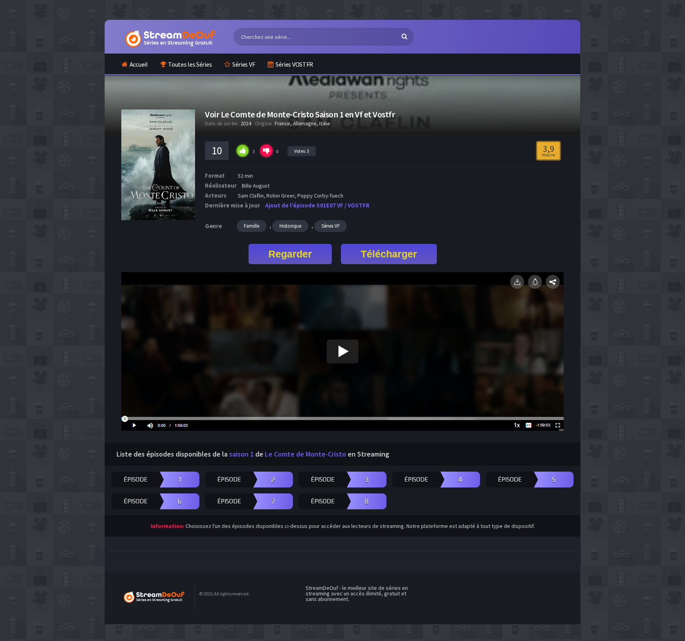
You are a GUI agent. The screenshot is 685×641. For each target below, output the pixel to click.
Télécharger (389, 253)
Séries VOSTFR (294, 64)
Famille (251, 226)
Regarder (290, 253)
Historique (290, 226)
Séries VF (243, 64)
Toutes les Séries (190, 64)
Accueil (139, 64)
